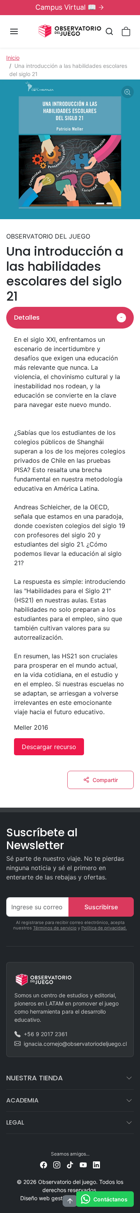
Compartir (105, 780)
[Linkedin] (96, 1164)
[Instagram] (56, 1164)
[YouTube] (83, 1164)
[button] (22, 31)
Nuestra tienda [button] (34, 1078)
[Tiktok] (70, 1164)
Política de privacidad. (104, 928)
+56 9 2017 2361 (46, 1034)
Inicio (12, 57)
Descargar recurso (49, 747)
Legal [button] (15, 1122)
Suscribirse (101, 907)
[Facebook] (43, 1164)
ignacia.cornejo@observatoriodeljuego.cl (75, 1043)
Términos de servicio (55, 928)
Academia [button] (22, 1100)
